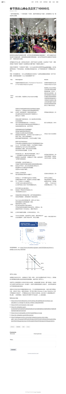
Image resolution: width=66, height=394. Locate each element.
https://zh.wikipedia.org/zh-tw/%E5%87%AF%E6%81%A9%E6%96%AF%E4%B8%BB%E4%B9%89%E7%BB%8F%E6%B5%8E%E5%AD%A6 (33, 308)
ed (2, 2)
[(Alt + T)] (4, 2)
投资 (23, 326)
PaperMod (39, 392)
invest (28, 326)
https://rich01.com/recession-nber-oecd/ (22, 304)
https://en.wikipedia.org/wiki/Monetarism (22, 315)
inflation (12, 326)
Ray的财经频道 (47, 67)
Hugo (35, 392)
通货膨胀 (18, 326)
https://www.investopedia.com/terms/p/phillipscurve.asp (26, 313)
